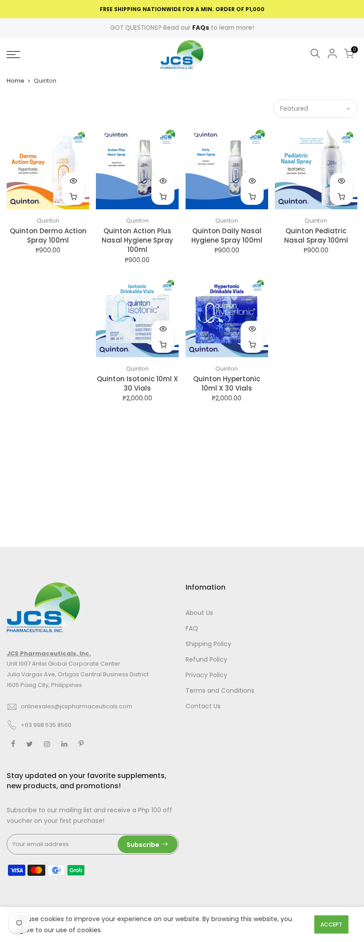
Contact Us (203, 706)
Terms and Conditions (220, 690)
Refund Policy (206, 659)
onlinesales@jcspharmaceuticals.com (76, 706)
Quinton (48, 220)
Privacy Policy (206, 675)
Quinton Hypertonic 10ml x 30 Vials (226, 383)
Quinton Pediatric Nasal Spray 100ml (316, 235)
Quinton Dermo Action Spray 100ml (48, 235)
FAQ (192, 628)
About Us (199, 612)
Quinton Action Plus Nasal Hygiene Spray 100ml (137, 240)
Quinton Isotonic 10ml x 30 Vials (137, 383)
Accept (331, 924)
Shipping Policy (208, 643)
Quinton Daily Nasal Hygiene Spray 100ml (226, 235)
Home (15, 80)
